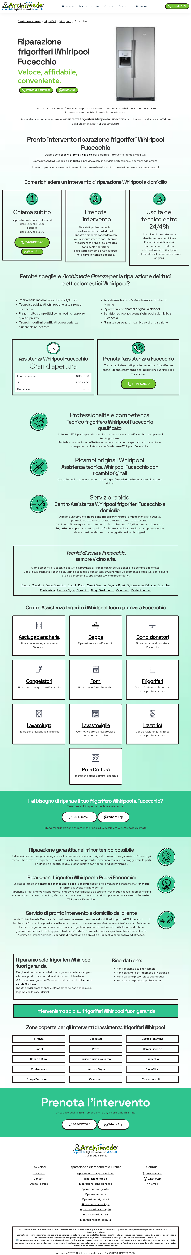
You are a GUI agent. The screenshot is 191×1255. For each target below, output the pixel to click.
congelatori (39, 681)
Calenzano (122, 590)
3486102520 (179, 6)
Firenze (25, 585)
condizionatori (152, 637)
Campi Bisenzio (96, 585)
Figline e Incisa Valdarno (141, 585)
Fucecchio (164, 585)
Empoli (72, 585)
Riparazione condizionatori (95, 1183)
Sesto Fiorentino (56, 585)
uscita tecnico (140, 6)
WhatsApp (69, 90)
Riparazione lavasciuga (96, 1204)
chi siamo (110, 6)
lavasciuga (39, 725)
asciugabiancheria (39, 637)
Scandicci (38, 585)
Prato (81, 585)
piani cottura (96, 769)
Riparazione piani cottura (95, 1219)
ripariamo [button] (68, 6)
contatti (123, 6)
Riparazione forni (95, 1194)
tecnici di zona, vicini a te (76, 154)
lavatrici (152, 725)
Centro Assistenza (29, 21)
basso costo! (151, 167)
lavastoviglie (96, 725)
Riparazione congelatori (95, 1189)
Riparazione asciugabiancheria (95, 1173)
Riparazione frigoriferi (95, 1199)
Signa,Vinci (82, 590)
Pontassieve (47, 590)
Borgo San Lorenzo (102, 590)
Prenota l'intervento (38, 90)
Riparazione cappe (95, 1178)
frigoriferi (50, 21)
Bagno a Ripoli (116, 585)
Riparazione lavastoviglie (95, 1209)
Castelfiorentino (141, 590)
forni (95, 681)
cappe (95, 637)
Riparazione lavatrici (95, 1214)
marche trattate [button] (89, 6)
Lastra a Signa (66, 590)
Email (154, 1183)
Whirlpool (65, 21)
